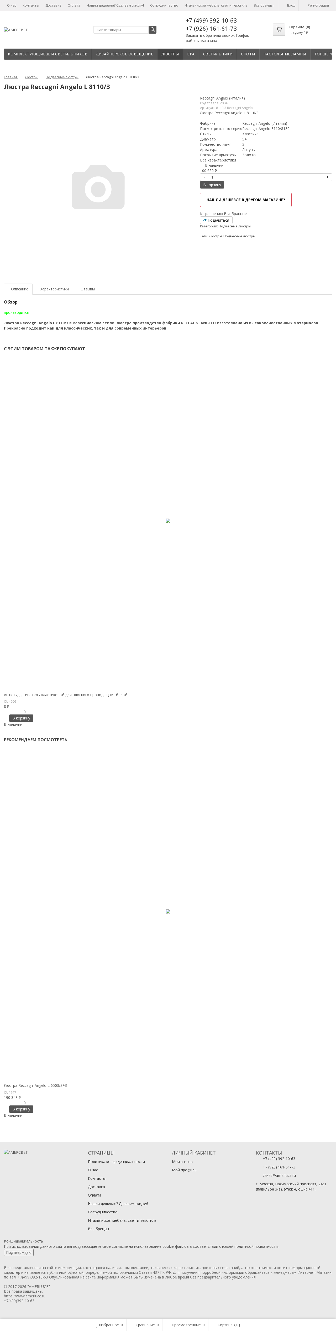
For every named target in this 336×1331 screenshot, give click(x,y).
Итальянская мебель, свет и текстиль (216, 5)
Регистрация (318, 5)
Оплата (74, 5)
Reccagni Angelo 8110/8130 (266, 128)
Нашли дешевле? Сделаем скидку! (115, 5)
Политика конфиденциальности (116, 1161)
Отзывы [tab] (88, 288)
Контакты (31, 5)
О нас (11, 5)
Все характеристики (218, 160)
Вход (291, 5)
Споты (248, 53)
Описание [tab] (19, 288)
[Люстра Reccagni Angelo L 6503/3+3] (168, 911)
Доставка (53, 5)
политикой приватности (256, 1246)
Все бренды (264, 5)
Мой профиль (184, 1169)
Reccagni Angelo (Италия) (222, 98)
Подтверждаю (19, 1252)
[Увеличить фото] (6, 687)
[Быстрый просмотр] (10, 687)
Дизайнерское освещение (124, 53)
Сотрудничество (164, 5)
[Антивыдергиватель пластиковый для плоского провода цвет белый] (168, 521)
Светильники (218, 53)
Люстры (170, 53)
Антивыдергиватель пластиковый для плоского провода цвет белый (65, 694)
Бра (191, 53)
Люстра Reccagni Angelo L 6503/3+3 (35, 1085)
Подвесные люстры (235, 226)
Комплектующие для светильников (47, 53)
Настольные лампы (285, 53)
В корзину (212, 184)
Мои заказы (182, 1161)
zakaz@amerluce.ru (279, 1175)
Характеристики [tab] (54, 288)
